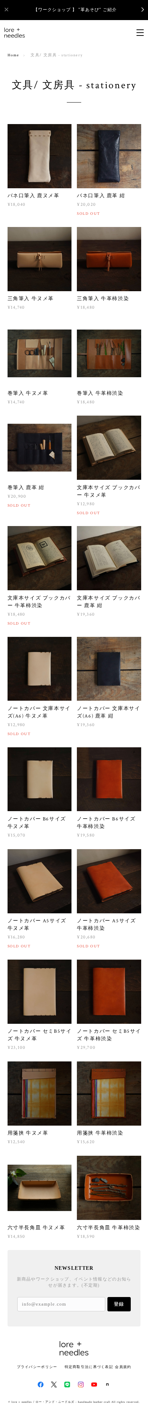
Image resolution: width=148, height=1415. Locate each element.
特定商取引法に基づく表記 (89, 1367)
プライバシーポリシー (37, 1367)
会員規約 (123, 1367)
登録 (119, 1304)
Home (13, 55)
